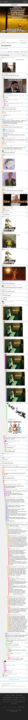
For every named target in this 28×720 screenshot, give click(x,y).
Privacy (23, 699)
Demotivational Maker (7, 699)
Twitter (9, 707)
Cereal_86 (5, 301)
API (8, 701)
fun (1, 43)
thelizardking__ (6, 249)
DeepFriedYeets (18, 42)
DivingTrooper (6, 171)
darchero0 (5, 57)
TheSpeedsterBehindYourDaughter (11, 95)
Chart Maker (22, 697)
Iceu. (7, 661)
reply (26, 57)
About (20, 699)
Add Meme (10, 51)
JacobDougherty (10, 370)
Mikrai (6, 129)
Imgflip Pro (7, 695)
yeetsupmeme (8, 99)
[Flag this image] (26, 40)
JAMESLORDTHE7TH (8, 465)
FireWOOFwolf (6, 107)
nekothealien (8, 436)
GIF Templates (16, 697)
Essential (5, 216)
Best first (24, 55)
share (21, 40)
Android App (14, 707)
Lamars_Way (6, 138)
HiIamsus (8, 670)
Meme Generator (13, 683)
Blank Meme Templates (7, 697)
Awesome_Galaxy (8, 142)
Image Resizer (15, 699)
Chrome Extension (21, 707)
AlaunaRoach (6, 212)
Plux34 (5, 119)
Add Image (16, 51)
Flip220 (5, 457)
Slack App (12, 701)
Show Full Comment (18, 594)
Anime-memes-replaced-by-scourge (11, 321)
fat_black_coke (6, 461)
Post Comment (23, 51)
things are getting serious (6, 45)
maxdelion (5, 289)
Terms (5, 701)
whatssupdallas (6, 453)
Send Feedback (14, 703)
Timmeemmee (6, 293)
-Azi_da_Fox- (7, 470)
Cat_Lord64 (9, 354)
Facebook (5, 707)
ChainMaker (6, 265)
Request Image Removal (19, 701)
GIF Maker (13, 695)
